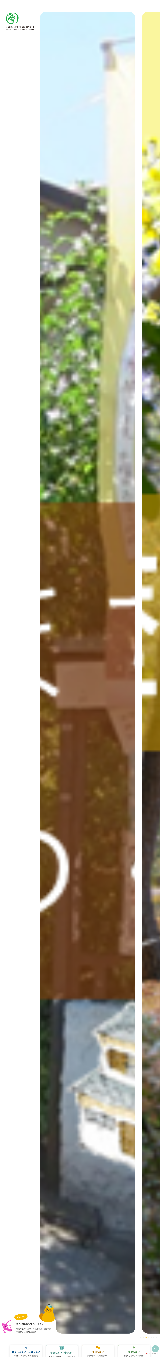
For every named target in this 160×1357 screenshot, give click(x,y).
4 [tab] (148, 1337)
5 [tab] (151, 1337)
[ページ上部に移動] (155, 1348)
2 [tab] (143, 1337)
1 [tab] (140, 1337)
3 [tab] (146, 1337)
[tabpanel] (91, 673)
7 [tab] (156, 1337)
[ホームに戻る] (20, 17)
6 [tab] (153, 1337)
